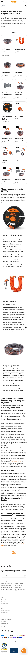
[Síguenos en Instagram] (5, 631)
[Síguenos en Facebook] (2, 631)
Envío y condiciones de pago (6, 607)
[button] (26, 327)
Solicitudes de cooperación (18, 586)
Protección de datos (5, 599)
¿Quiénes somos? (19, 583)
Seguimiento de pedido (6, 587)
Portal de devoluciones (6, 589)
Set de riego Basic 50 (7, 179)
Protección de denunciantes (4, 624)
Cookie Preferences (5, 610)
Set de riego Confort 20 (20, 159)
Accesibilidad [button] (4, 626)
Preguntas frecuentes (6, 585)
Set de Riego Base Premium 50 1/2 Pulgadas (19, 94)
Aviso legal (3, 597)
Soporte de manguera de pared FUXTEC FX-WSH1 (7, 94)
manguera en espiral (16, 461)
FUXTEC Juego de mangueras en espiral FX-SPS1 (20, 49)
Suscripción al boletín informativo (20, 589)
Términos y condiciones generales (6, 620)
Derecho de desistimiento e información (4, 603)
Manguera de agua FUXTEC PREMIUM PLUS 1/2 (6, 49)
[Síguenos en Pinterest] (9, 631)
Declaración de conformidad (4, 613)
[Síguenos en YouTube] (12, 631)
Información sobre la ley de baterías (6, 616)
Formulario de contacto (6, 583)
